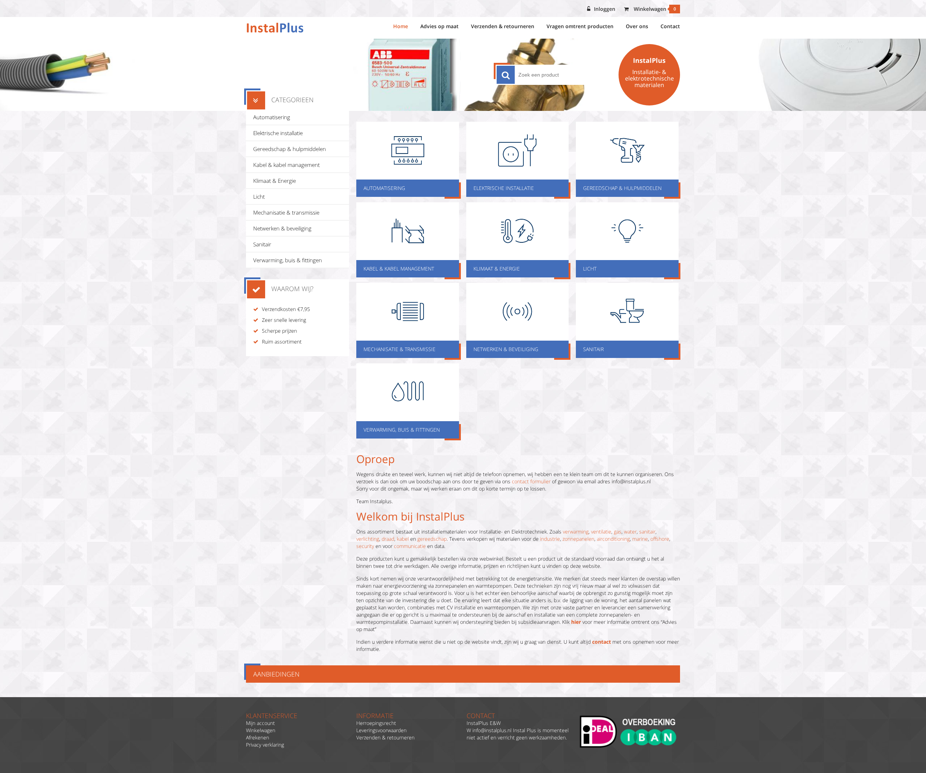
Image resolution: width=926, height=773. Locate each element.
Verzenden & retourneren (502, 26)
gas (617, 531)
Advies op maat (439, 26)
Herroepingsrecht (376, 723)
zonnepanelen (578, 538)
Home (400, 26)
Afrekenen (257, 737)
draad (388, 538)
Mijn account (260, 723)
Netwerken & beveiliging (282, 228)
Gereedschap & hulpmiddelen (289, 148)
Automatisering (271, 117)
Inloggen (604, 8)
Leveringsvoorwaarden (381, 730)
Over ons (637, 26)
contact (601, 641)
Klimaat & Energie (274, 180)
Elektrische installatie (278, 133)
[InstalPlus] (275, 27)
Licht (259, 196)
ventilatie (601, 531)
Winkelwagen (654, 8)
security (365, 546)
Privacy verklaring (265, 744)
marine (640, 538)
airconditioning (613, 538)
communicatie (410, 546)
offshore (659, 538)
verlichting (367, 538)
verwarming (576, 531)
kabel (403, 538)
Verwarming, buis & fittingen (287, 260)
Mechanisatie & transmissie (286, 212)
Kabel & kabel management (286, 164)
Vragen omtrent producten (580, 26)
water (630, 531)
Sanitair (262, 244)
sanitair (647, 531)
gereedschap (432, 538)
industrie (550, 538)
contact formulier (531, 481)
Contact (670, 26)
